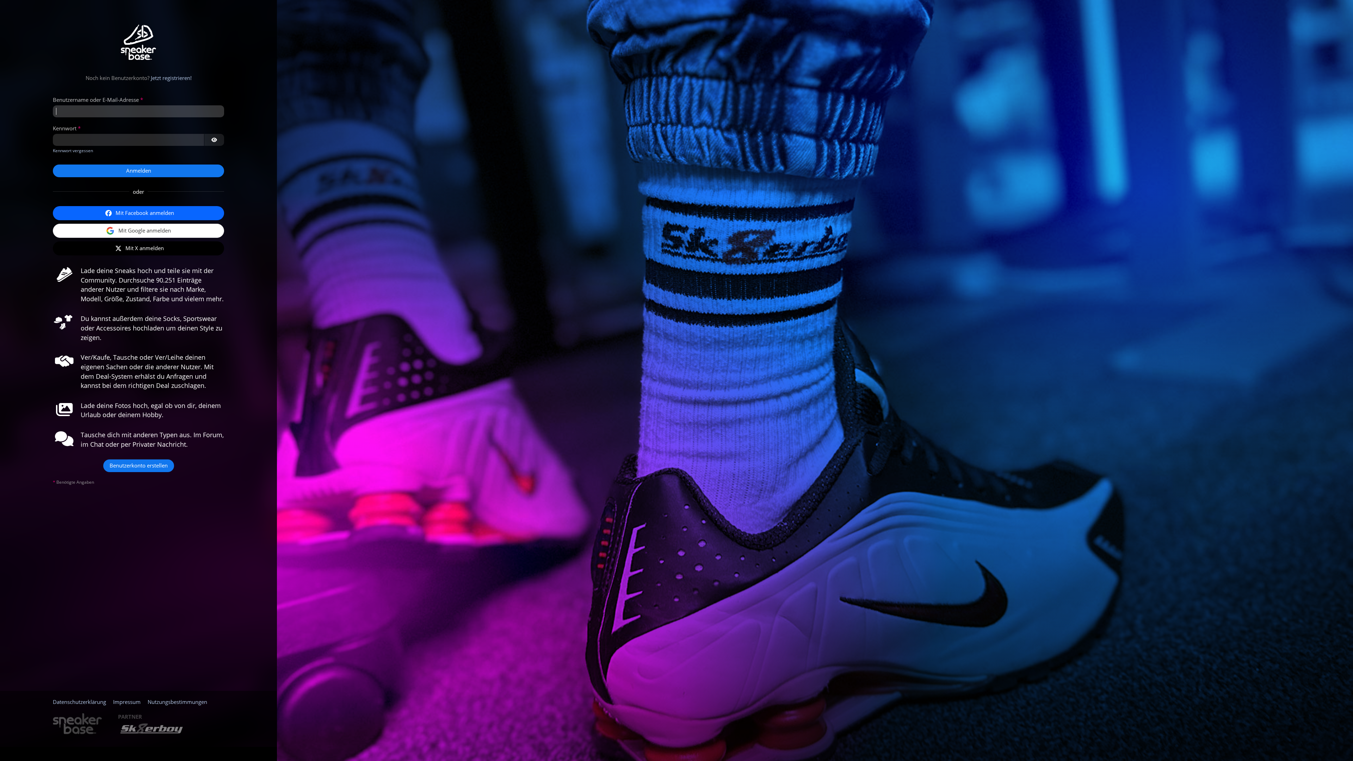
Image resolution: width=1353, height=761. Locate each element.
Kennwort (64, 128)
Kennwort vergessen (73, 151)
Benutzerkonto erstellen (139, 465)
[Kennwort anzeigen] (214, 140)
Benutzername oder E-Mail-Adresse (96, 99)
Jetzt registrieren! (171, 77)
